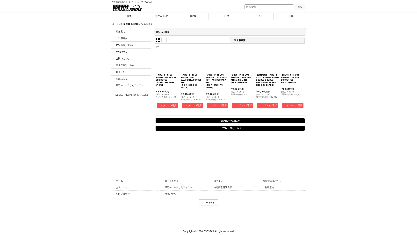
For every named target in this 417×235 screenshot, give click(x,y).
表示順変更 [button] (240, 40)
